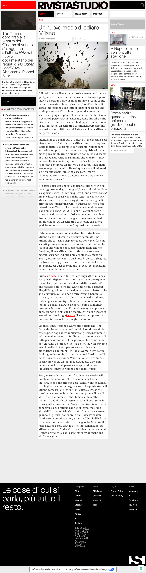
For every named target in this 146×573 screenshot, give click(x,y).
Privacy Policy (117, 491)
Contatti (97, 495)
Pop (76, 518)
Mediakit (97, 500)
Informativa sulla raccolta (46, 569)
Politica (78, 514)
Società (78, 523)
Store (60, 13)
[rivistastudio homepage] (73, 5)
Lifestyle (78, 505)
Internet (78, 500)
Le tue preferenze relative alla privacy (85, 569)
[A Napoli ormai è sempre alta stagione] (127, 56)
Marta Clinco (137, 37)
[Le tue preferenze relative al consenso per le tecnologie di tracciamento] (141, 568)
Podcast (97, 13)
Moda (77, 509)
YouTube (133, 505)
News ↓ (5, 101)
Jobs (95, 505)
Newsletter (81, 13)
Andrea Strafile (120, 150)
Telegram (133, 509)
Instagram (133, 491)
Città (40, 20)
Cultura (78, 495)
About (42, 13)
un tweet (52, 276)
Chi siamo (97, 491)
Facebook (133, 500)
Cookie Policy (117, 495)
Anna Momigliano (49, 38)
